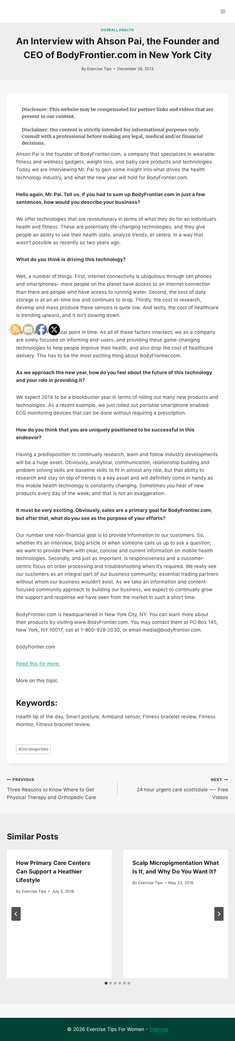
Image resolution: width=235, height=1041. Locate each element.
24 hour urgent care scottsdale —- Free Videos (182, 788)
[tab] (106, 983)
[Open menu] (223, 11)
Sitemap (158, 1029)
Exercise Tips (99, 68)
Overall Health (117, 30)
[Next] (219, 914)
